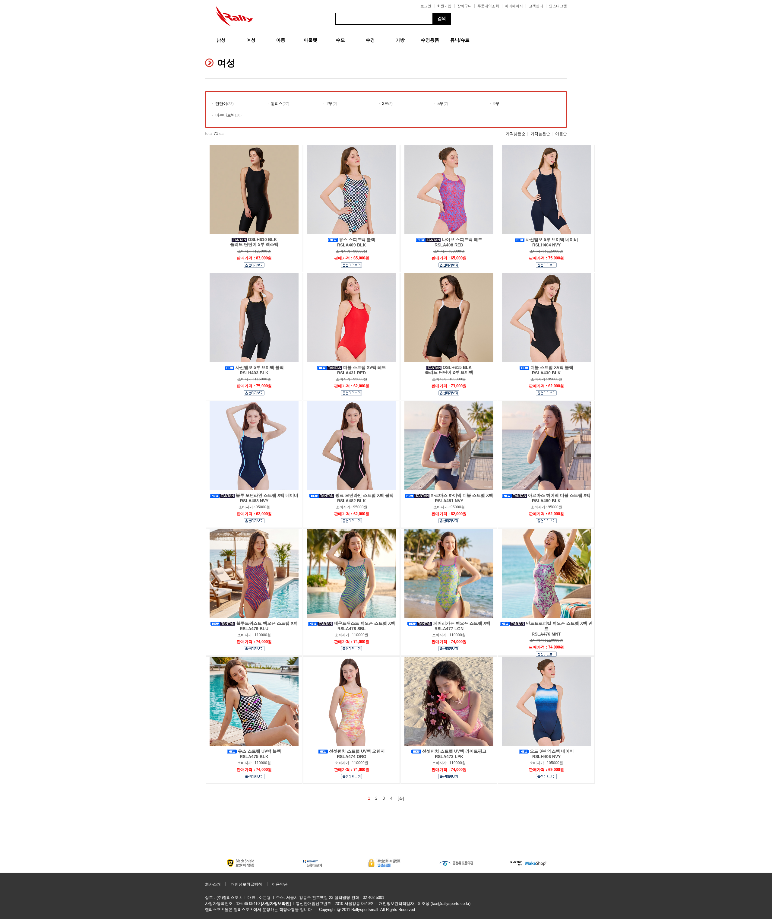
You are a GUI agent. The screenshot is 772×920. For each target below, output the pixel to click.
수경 (370, 40)
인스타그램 (558, 6)
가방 (400, 40)
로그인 (425, 6)
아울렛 (310, 40)
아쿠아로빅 (225, 115)
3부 (385, 103)
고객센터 (536, 6)
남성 (221, 40)
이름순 (561, 134)
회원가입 (444, 6)
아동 (280, 40)
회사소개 (213, 884)
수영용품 (430, 40)
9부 (496, 103)
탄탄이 (221, 103)
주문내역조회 (488, 6)
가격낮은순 (515, 134)
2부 (330, 103)
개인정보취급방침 (246, 884)
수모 (340, 40)
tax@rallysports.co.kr (450, 903)
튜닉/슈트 (460, 40)
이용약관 (280, 884)
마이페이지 (514, 6)
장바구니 (464, 6)
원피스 (277, 103)
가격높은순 (540, 134)
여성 (250, 40)
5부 (441, 103)
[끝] (401, 798)
